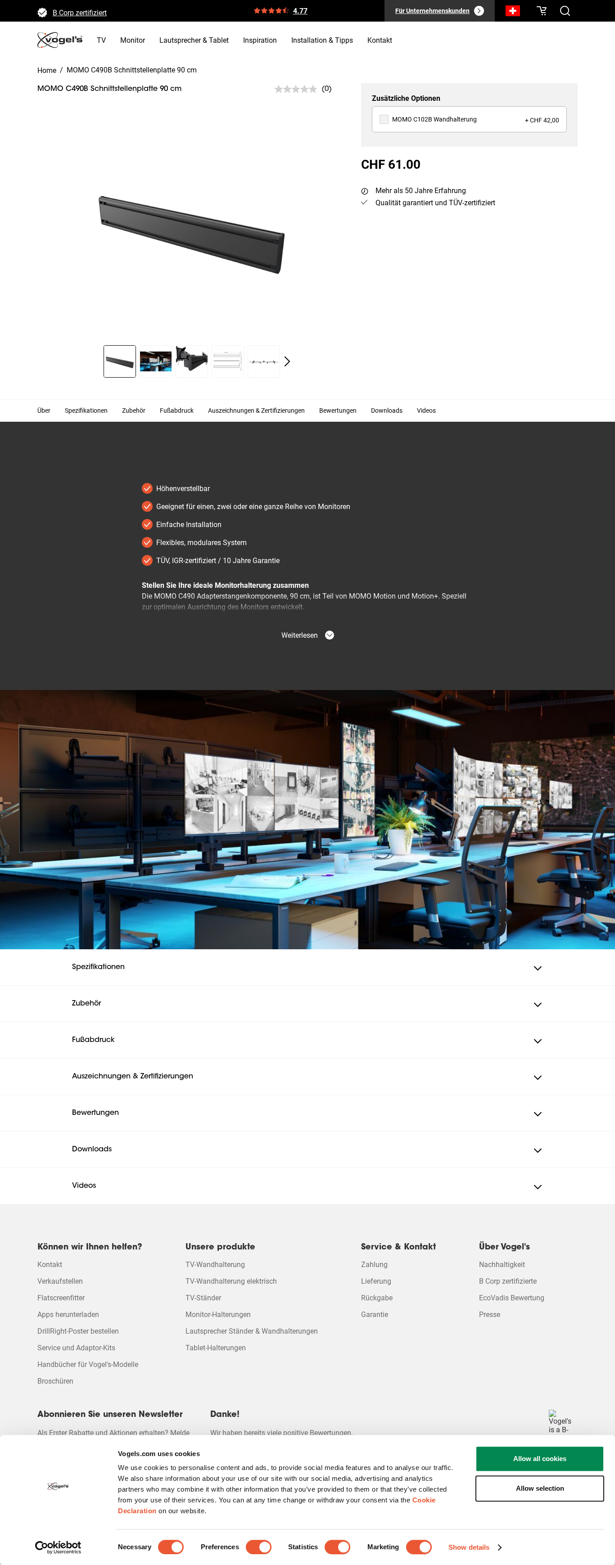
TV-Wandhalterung (215, 1264)
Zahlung (374, 1264)
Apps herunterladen (68, 1314)
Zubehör (133, 410)
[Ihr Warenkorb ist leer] (541, 11)
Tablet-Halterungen (215, 1348)
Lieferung (376, 1281)
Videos (426, 410)
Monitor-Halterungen (218, 1314)
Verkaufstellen (60, 1281)
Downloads (386, 410)
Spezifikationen (86, 410)
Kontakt (49, 1264)
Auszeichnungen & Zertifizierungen (256, 410)
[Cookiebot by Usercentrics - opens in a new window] (58, 1547)
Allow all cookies (539, 1458)
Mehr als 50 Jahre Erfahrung (420, 190)
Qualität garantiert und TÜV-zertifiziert (435, 202)
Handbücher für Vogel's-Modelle (87, 1364)
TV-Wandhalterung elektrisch (231, 1281)
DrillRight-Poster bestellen (78, 1331)
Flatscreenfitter (61, 1298)
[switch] (258, 1547)
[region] (192, 228)
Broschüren (55, 1381)
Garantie (374, 1314)
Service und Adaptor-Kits (76, 1348)
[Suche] (513, 12)
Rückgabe (377, 1298)
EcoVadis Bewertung (511, 1298)
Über (43, 410)
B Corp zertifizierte (508, 1281)
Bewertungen (338, 410)
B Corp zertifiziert (80, 10)
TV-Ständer (203, 1298)
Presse (489, 1314)
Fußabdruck (177, 410)
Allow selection (540, 1488)
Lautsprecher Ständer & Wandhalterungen (251, 1331)
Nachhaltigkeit (502, 1264)
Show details (468, 1547)
